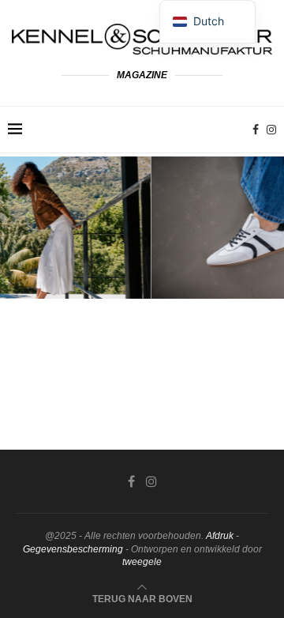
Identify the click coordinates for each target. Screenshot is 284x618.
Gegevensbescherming (73, 549)
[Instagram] (271, 130)
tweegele (142, 561)
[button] (21, 226)
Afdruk (220, 535)
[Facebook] (255, 130)
